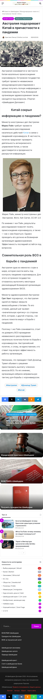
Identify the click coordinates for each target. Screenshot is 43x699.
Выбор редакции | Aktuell (12, 568)
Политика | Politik (9, 586)
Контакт (10, 690)
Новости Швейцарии (11, 11)
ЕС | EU (5, 579)
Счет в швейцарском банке (12, 664)
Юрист (23, 690)
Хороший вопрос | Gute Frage (14, 607)
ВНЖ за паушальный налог (12, 640)
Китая (26, 132)
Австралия (12, 385)
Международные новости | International (21, 414)
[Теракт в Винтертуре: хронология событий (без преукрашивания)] (8, 544)
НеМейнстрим (8, 604)
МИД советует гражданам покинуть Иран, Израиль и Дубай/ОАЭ (21, 423)
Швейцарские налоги (9, 651)
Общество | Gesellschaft (12, 582)
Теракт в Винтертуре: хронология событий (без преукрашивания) (25, 544)
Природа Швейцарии (9, 655)
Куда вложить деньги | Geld (13, 593)
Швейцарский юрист (9, 660)
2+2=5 (5, 611)
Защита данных (35, 687)
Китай (21, 390)
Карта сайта (32, 690)
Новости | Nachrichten (23, 19)
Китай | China (16, 14)
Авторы (17, 690)
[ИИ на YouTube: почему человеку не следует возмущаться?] (8, 535)
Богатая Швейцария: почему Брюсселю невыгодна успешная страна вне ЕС (28, 523)
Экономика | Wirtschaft (11, 575)
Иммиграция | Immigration (12, 589)
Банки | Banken (8, 572)
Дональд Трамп (29, 385)
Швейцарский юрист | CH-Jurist (14, 597)
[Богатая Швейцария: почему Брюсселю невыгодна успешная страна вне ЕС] (8, 524)
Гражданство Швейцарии (11, 636)
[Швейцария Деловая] (21, 3)
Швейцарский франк (9, 667)
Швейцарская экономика (11, 648)
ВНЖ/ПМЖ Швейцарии (10, 633)
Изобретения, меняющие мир (14, 600)
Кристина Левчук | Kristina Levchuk (16, 37)
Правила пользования (20, 687)
